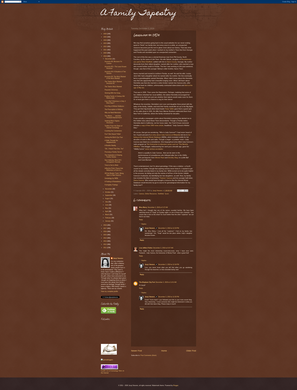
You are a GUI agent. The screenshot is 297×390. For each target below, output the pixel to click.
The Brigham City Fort (147, 282)
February (108, 218)
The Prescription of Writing (114, 109)
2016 (105, 231)
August (107, 198)
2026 (105, 34)
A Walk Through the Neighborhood (111, 141)
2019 (105, 56)
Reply (141, 219)
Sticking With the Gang (112, 93)
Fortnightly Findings (111, 185)
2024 (105, 40)
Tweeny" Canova (166, 178)
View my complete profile (109, 291)
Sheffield (161, 194)
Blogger (175, 385)
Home (164, 351)
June (107, 205)
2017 (105, 228)
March (107, 214)
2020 (105, 53)
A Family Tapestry (139, 13)
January (108, 221)
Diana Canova (139, 180)
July (106, 202)
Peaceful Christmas (111, 90)
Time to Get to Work (111, 165)
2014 (105, 238)
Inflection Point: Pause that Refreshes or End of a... (114, 169)
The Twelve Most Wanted (113, 86)
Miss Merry (143, 207)
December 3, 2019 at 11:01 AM (166, 282)
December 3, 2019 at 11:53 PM (168, 228)
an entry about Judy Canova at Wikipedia (165, 135)
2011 (105, 247)
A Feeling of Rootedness (113, 181)
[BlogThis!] (180, 190)
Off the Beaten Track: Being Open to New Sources (114, 174)
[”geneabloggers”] (107, 360)
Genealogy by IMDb (111, 178)
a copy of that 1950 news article (151, 125)
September (109, 195)
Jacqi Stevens (150, 228)
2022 (105, 46)
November (108, 189)
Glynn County (172, 62)
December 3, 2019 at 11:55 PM (168, 297)
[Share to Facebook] (185, 190)
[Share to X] (182, 190)
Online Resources (151, 194)
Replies (143, 224)
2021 (105, 50)
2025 (105, 37)
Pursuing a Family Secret (113, 152)
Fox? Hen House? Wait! (113, 134)
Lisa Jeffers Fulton (145, 248)
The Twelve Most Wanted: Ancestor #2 (113, 82)
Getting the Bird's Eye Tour (114, 137)
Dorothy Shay (173, 157)
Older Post (191, 351)
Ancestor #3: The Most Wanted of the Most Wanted (115, 77)
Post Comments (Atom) (148, 355)
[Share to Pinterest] (187, 190)
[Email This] (178, 190)
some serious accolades (154, 149)
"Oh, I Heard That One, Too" (114, 149)
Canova (141, 194)
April (107, 211)
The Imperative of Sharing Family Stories (113, 156)
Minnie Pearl (159, 157)
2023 (105, 43)
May (106, 208)
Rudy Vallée (169, 109)
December (108, 59)
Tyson (167, 194)
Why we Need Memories (113, 112)
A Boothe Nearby (110, 145)
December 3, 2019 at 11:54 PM (168, 264)
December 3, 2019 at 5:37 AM (158, 207)
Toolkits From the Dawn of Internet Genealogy (113, 126)
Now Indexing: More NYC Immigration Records (113, 161)
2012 (105, 244)
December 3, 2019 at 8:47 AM (163, 248)
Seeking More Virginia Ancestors (112, 121)
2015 (105, 235)
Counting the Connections (113, 131)
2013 (105, 241)
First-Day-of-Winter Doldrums (114, 106)
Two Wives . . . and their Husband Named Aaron (113, 116)
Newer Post (136, 351)
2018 (105, 225)
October (108, 192)
